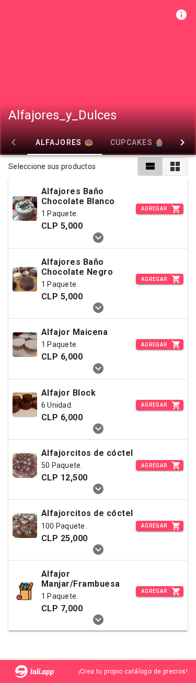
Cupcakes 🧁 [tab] (137, 142)
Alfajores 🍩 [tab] (65, 142)
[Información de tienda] (181, 14)
